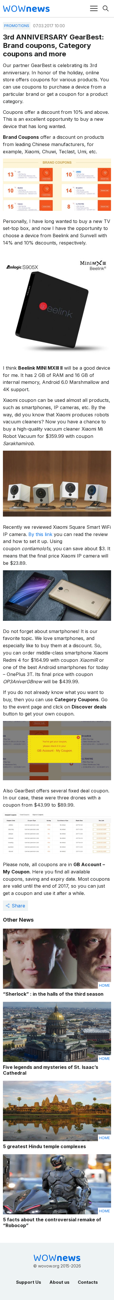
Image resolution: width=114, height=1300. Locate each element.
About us (59, 1282)
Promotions (16, 26)
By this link (40, 534)
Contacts (88, 1282)
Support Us (28, 1282)
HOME (104, 985)
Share (18, 906)
